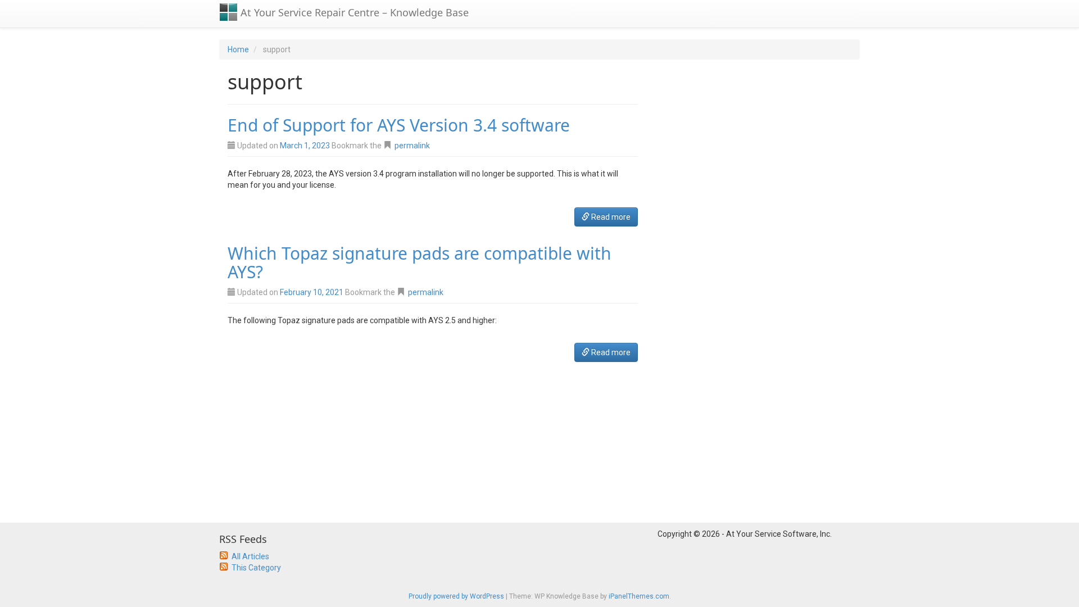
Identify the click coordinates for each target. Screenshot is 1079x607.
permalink (412, 145)
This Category (256, 567)
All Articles (250, 556)
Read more (610, 216)
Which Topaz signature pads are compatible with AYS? (419, 262)
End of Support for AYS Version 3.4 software (399, 125)
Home (238, 49)
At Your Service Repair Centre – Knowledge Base (353, 12)
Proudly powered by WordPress (456, 596)
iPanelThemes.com (639, 596)
